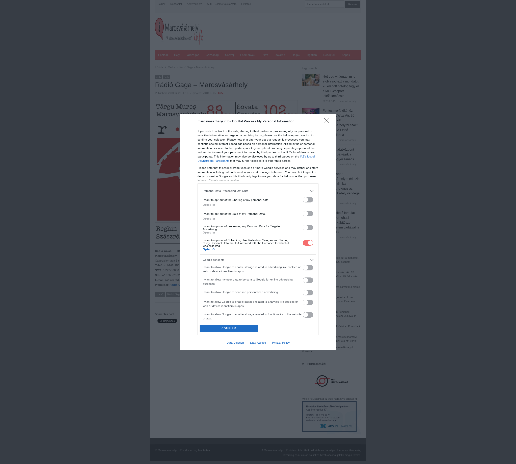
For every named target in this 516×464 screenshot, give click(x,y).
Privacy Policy (281, 342)
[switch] (308, 199)
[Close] (328, 121)
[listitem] (258, 191)
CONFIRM (229, 328)
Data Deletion (235, 342)
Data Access (258, 342)
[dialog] (258, 232)
